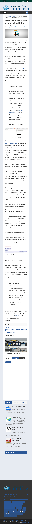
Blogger (15, 358)
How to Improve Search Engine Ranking (17, 439)
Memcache (7, 515)
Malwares (7, 504)
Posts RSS (6, 492)
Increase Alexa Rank (16, 417)
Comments (16, 402)
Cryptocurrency (8, 507)
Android (20, 504)
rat (9, 511)
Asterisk (13, 511)
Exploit (19, 510)
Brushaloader (21, 68)
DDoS (13, 507)
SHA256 (17, 316)
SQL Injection (19, 507)
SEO (21, 506)
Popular (8, 402)
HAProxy (21, 513)
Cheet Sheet (15, 513)
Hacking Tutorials (21, 502)
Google (23, 510)
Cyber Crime (16, 506)
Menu (4, 1)
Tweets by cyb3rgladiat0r (9, 496)
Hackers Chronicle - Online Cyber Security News (14, 520)
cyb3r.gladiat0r (25, 522)
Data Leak (12, 504)
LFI (20, 511)
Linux (16, 504)
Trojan (15, 510)
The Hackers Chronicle (15, 25)
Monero (6, 511)
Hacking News (8, 502)
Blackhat (10, 513)
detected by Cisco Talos (11, 143)
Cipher (17, 511)
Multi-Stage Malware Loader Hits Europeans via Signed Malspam (16, 21)
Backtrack (7, 510)
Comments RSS (13, 492)
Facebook (22, 358)
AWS (6, 513)
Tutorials (14, 502)
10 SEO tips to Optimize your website (18, 407)
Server (24, 507)
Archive (23, 402)
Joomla (11, 510)
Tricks (23, 511)
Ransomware (13, 515)
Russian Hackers (8, 506)
